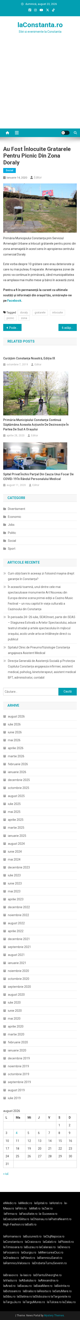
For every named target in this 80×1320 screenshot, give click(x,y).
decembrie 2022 (19, 907)
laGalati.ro (49, 1241)
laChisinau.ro (39, 1219)
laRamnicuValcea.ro (16, 1263)
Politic (12, 532)
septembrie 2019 (19, 1082)
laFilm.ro (21, 1208)
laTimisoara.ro (13, 1247)
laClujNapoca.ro (54, 1236)
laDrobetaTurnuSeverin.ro (49, 1263)
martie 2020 (16, 1034)
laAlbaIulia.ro (27, 1280)
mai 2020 (14, 1018)
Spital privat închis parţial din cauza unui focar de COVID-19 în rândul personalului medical (38, 476)
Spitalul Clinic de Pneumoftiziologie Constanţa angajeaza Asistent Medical (39, 650)
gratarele (40, 312)
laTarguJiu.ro (13, 1302)
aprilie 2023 (15, 899)
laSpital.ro (41, 1203)
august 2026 (16, 716)
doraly (24, 312)
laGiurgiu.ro (29, 1252)
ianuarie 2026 (17, 772)
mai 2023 (14, 891)
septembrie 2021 (19, 947)
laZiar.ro (47, 1208)
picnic (10, 318)
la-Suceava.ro (48, 1213)
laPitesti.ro (28, 1257)
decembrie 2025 (19, 780)
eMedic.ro (9, 1203)
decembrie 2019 (19, 1058)
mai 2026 (14, 740)
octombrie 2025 (18, 788)
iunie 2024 (15, 851)
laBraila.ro (29, 1291)
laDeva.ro (64, 1247)
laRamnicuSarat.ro (49, 1257)
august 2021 (16, 955)
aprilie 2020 (15, 1026)
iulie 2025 (14, 804)
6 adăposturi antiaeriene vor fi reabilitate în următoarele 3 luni (69, 327)
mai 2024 (14, 859)
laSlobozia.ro (41, 1296)
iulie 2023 (14, 875)
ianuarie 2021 (17, 963)
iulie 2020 (14, 1002)
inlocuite (57, 312)
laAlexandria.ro (48, 1280)
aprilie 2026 (15, 748)
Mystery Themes (54, 1315)
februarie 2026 (18, 764)
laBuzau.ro (31, 1247)
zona (24, 318)
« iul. (6, 1173)
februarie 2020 (18, 1042)
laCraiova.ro (33, 1241)
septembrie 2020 (19, 986)
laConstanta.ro (40, 25)
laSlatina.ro (24, 1296)
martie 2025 (16, 827)
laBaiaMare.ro (43, 1286)
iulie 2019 (14, 1098)
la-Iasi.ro (25, 1275)
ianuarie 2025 (17, 835)
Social (9, 170)
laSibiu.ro (9, 1296)
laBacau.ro (24, 1286)
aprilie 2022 (15, 931)
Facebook (14, 300)
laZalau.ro (69, 1302)
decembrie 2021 (19, 939)
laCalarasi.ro (47, 1247)
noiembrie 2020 (18, 971)
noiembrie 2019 (18, 1066)
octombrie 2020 (18, 978)
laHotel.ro (55, 1203)
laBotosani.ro (12, 1291)
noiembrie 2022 (18, 915)
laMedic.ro (25, 1203)
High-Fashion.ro (13, 1224)
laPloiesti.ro (66, 1241)
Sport (11, 548)
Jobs (11, 524)
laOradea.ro (11, 1257)
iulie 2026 (14, 724)
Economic (14, 516)
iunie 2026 (15, 732)
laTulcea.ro (54, 1302)
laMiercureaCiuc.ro (50, 1252)
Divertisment (16, 509)
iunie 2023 (15, 883)
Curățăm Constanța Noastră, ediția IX (29, 358)
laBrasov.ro (10, 1275)
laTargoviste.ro (61, 1296)
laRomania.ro (12, 1236)
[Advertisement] (40, 86)
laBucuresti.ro (32, 1236)
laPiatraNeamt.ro (59, 1219)
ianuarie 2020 (17, 1050)
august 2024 (16, 843)
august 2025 (16, 796)
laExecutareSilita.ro (16, 1219)
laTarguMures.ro (34, 1302)
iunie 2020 (15, 1010)
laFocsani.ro (11, 1252)
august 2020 (16, 994)
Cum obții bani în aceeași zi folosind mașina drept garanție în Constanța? (41, 576)
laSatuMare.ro (62, 1291)
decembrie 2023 (19, 867)
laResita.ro (44, 1291)
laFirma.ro (10, 1213)
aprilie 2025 (15, 819)
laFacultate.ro (28, 1213)
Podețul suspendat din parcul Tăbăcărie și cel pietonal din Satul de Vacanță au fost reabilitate (15, 327)
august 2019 (16, 1090)
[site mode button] (65, 133)
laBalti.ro (30, 1224)
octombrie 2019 (18, 1074)
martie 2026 (16, 756)
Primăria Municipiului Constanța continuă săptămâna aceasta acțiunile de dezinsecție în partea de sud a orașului (36, 424)
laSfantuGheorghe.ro (47, 1275)
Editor (38, 177)
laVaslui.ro (11, 1280)
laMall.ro (35, 1208)
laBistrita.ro (62, 1286)
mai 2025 (14, 812)
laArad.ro (9, 1286)
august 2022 (16, 923)
